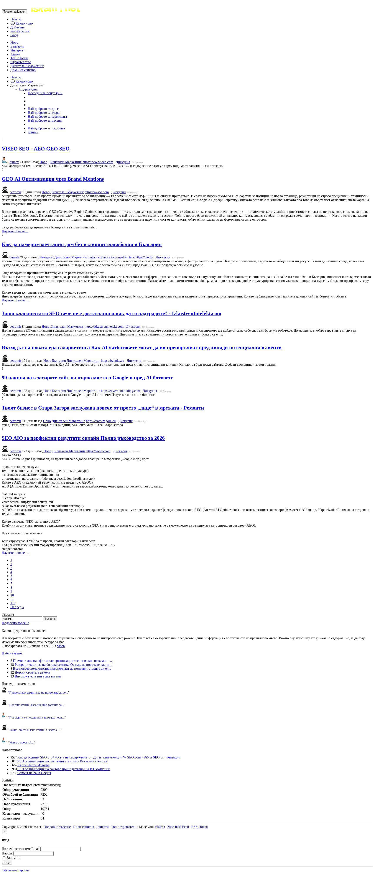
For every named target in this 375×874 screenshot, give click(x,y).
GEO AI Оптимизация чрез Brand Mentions (53, 179)
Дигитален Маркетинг (27, 66)
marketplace (126, 257)
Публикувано (12, 653)
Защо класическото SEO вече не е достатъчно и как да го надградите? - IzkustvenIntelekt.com (111, 313)
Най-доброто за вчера (43, 112)
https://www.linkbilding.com (120, 391)
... (11, 599)
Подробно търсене (15, 623)
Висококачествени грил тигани (38, 676)
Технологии (19, 58)
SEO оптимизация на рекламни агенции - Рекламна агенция (62, 761)
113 (12, 603)
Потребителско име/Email (20, 849)
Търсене (50, 618)
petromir (15, 192)
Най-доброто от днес (43, 109)
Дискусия (123, 162)
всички (33, 132)
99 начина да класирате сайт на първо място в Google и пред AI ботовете (87, 377)
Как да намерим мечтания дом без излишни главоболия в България (82, 244)
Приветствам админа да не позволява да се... (38, 692)
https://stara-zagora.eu (101, 421)
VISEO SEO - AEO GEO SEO (36, 149)
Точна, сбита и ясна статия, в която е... (34, 730)
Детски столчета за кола (32, 672)
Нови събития (83, 827)
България (17, 46)
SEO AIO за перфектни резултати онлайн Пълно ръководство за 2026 (83, 438)
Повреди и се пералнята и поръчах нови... (37, 717)
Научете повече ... (15, 231)
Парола (7, 853)
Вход (14, 35)
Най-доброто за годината (46, 128)
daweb (14, 257)
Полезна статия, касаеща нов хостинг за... (36, 705)
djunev (14, 162)
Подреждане (28, 89)
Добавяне (17, 27)
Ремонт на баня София (34, 773)
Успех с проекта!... (21, 742)
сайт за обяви (99, 257)
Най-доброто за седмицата (47, 116)
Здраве (15, 54)
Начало (15, 19)
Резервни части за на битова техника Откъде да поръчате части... (63, 664)
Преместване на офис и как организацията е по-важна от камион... (62, 661)
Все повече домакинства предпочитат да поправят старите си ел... (62, 668)
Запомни (13, 857)
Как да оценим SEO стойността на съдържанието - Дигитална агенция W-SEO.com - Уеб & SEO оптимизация (98, 757)
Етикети (102, 827)
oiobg (113, 257)
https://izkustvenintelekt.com (104, 326)
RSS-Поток (199, 827)
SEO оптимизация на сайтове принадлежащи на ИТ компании (63, 769)
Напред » (17, 607)
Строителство (20, 62)
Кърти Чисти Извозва (33, 765)
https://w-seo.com (97, 192)
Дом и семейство (23, 70)
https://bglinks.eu (112, 360)
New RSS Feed (178, 827)
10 (12, 595)
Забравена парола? (15, 870)
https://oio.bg (144, 257)
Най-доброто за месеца (45, 120)
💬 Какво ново (21, 23)
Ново (14, 42)
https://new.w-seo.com (97, 162)
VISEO (160, 827)
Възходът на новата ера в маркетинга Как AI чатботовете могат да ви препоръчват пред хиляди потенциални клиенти (142, 347)
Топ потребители (124, 827)
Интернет (17, 50)
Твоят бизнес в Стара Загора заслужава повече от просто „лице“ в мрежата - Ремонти (103, 408)
